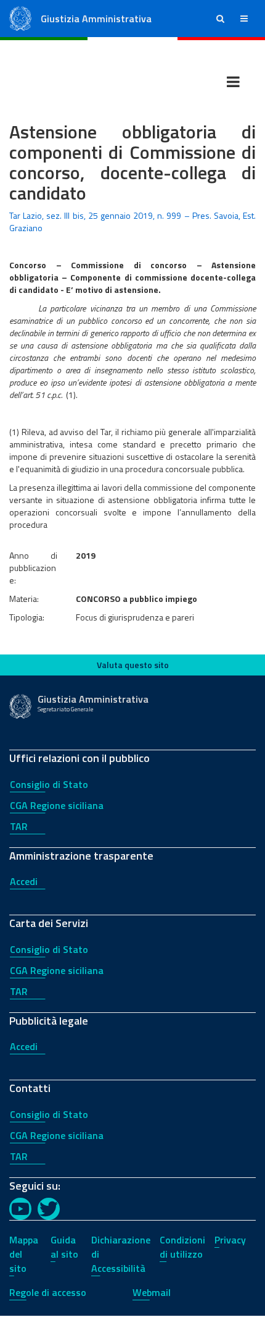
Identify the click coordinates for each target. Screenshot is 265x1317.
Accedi (24, 881)
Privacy (230, 1239)
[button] (220, 18)
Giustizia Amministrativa (96, 18)
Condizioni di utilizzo (182, 1246)
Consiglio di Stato (49, 784)
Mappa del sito (23, 1254)
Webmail (151, 1292)
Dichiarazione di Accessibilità (120, 1254)
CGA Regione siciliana (57, 805)
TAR (19, 826)
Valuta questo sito (133, 664)
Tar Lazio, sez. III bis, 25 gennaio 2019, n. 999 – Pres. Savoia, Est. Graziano (132, 221)
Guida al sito (64, 1246)
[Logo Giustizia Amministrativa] (20, 17)
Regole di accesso (47, 1292)
